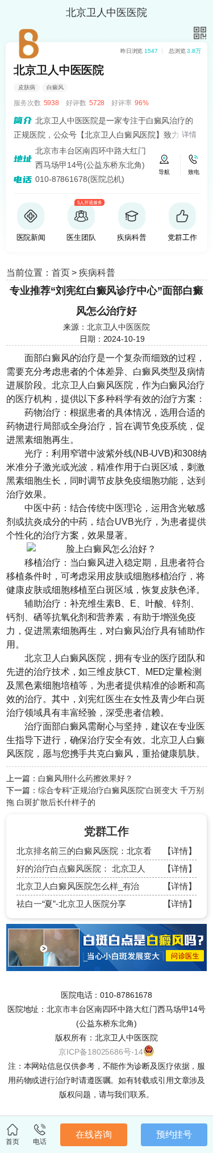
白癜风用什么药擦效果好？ (85, 778)
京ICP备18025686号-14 (101, 1051)
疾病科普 (97, 272)
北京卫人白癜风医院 (92, 385)
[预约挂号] (106, 929)
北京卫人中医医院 (118, 326)
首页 (61, 272)
